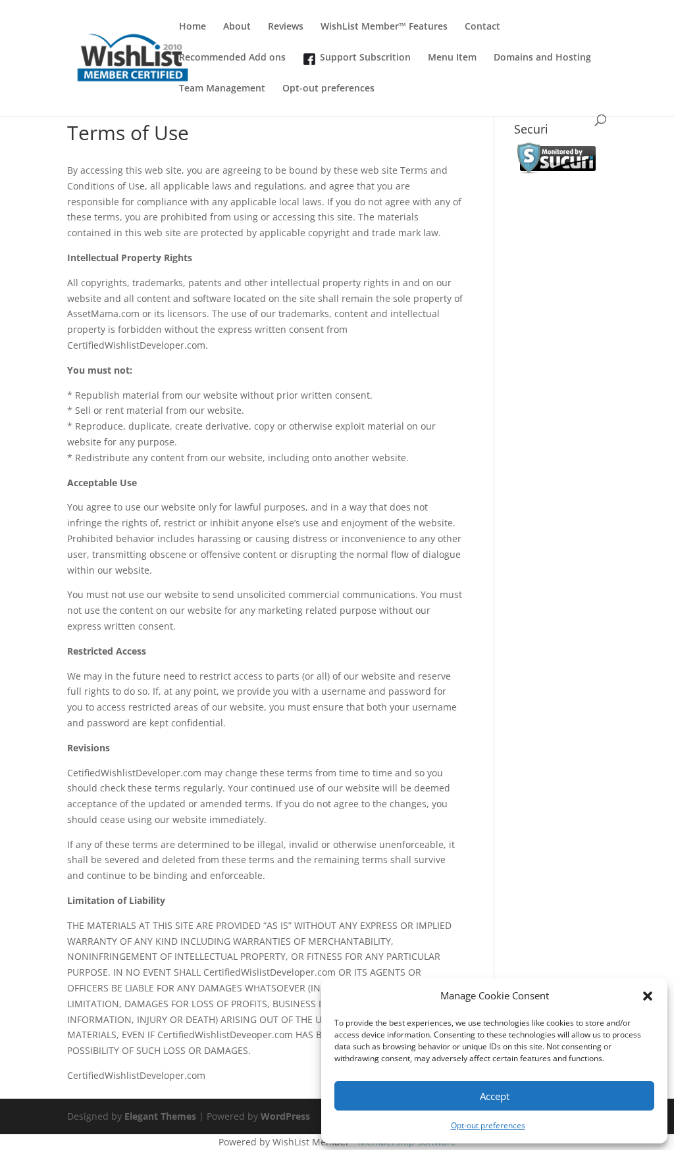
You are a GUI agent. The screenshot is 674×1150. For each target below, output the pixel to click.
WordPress (285, 1116)
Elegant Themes (160, 1116)
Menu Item (452, 58)
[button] (647, 996)
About (237, 27)
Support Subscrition (365, 58)
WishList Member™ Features (384, 27)
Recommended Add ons (232, 58)
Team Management (222, 89)
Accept (494, 1096)
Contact (482, 27)
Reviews (285, 27)
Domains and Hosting (542, 58)
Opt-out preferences (488, 1125)
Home (192, 27)
